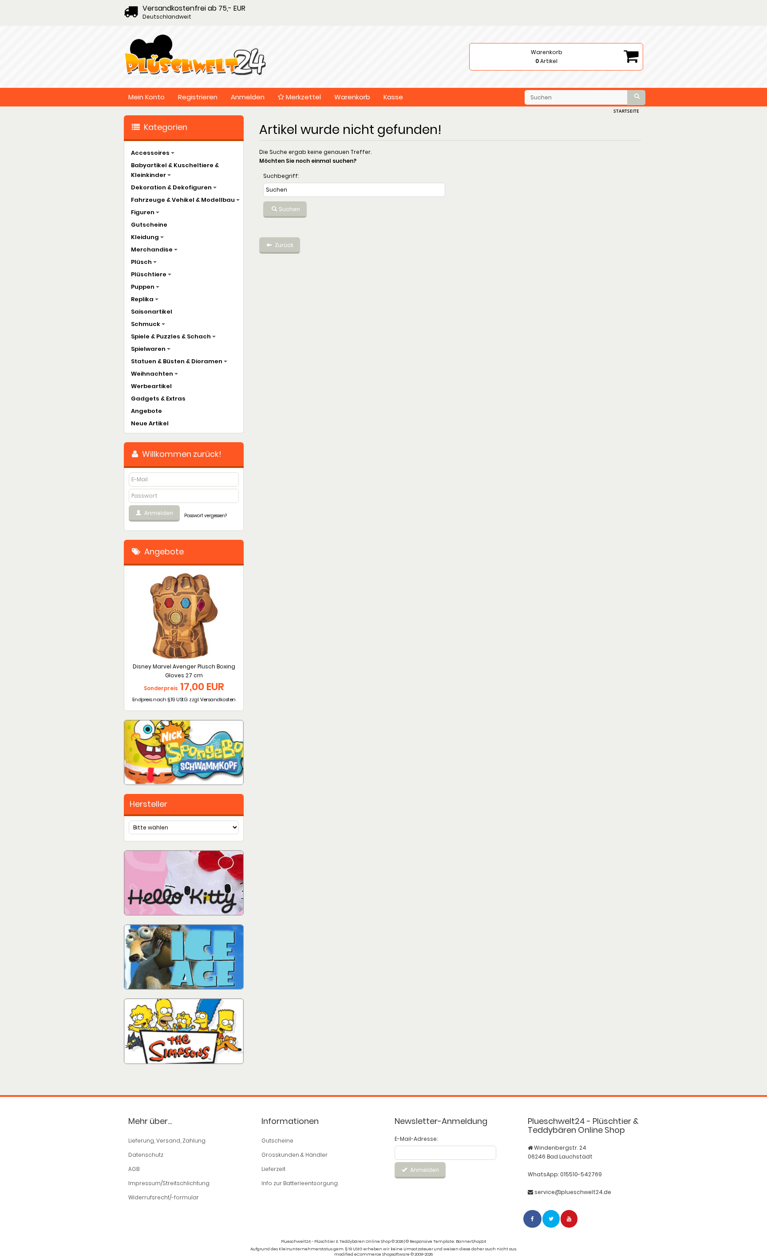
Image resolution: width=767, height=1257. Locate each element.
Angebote (146, 411)
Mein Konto (146, 97)
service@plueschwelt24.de (572, 1192)
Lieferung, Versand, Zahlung (167, 1140)
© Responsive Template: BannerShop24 (446, 1241)
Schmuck (146, 324)
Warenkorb (352, 97)
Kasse (393, 97)
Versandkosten (218, 699)
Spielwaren (149, 349)
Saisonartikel (151, 311)
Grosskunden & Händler (294, 1155)
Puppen (143, 287)
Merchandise (152, 249)
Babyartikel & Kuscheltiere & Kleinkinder (175, 170)
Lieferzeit (273, 1169)
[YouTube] (569, 1218)
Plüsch (142, 262)
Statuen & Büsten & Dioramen (177, 361)
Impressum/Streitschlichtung (169, 1183)
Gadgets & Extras (158, 398)
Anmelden (248, 97)
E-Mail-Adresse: (416, 1139)
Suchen (288, 209)
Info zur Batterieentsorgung (299, 1183)
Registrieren (197, 97)
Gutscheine (149, 224)
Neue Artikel (150, 423)
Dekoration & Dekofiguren (172, 187)
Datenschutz (145, 1155)
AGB (133, 1169)
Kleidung (145, 237)
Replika (143, 299)
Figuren (143, 212)
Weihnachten (152, 373)
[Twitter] (551, 1218)
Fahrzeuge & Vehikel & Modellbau (183, 200)
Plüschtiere (149, 274)
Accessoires (151, 153)
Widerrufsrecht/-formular (163, 1197)
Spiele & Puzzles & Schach (171, 336)
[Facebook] (532, 1218)
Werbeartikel (151, 386)
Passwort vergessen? (205, 515)
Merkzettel (302, 97)
